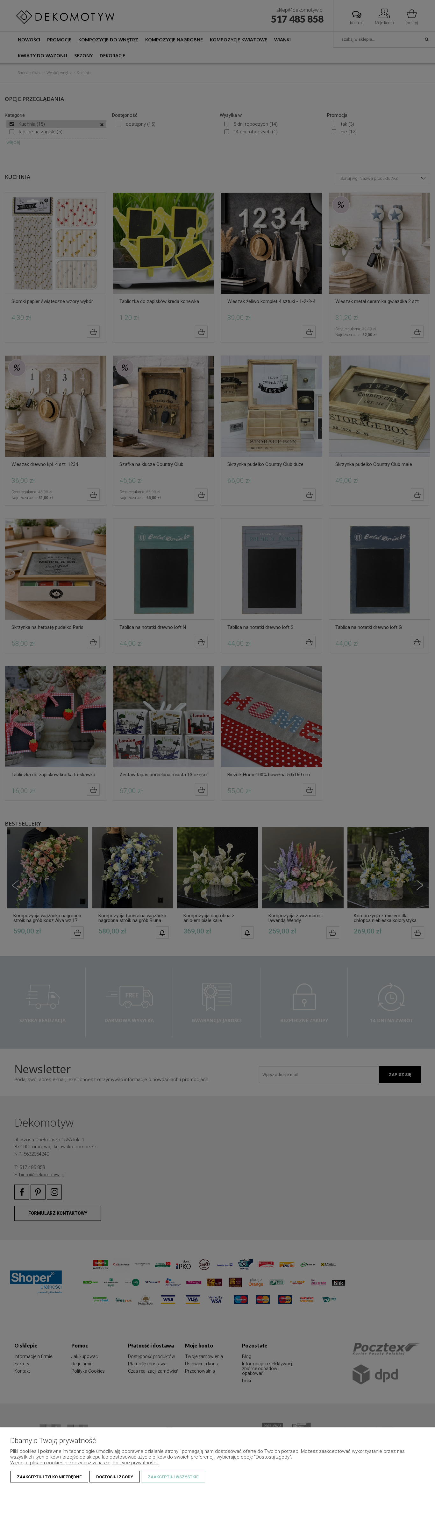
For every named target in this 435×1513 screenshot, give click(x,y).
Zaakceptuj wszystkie (173, 1476)
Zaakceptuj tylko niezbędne (49, 1476)
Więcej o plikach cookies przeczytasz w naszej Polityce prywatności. (84, 1463)
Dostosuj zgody (114, 1476)
